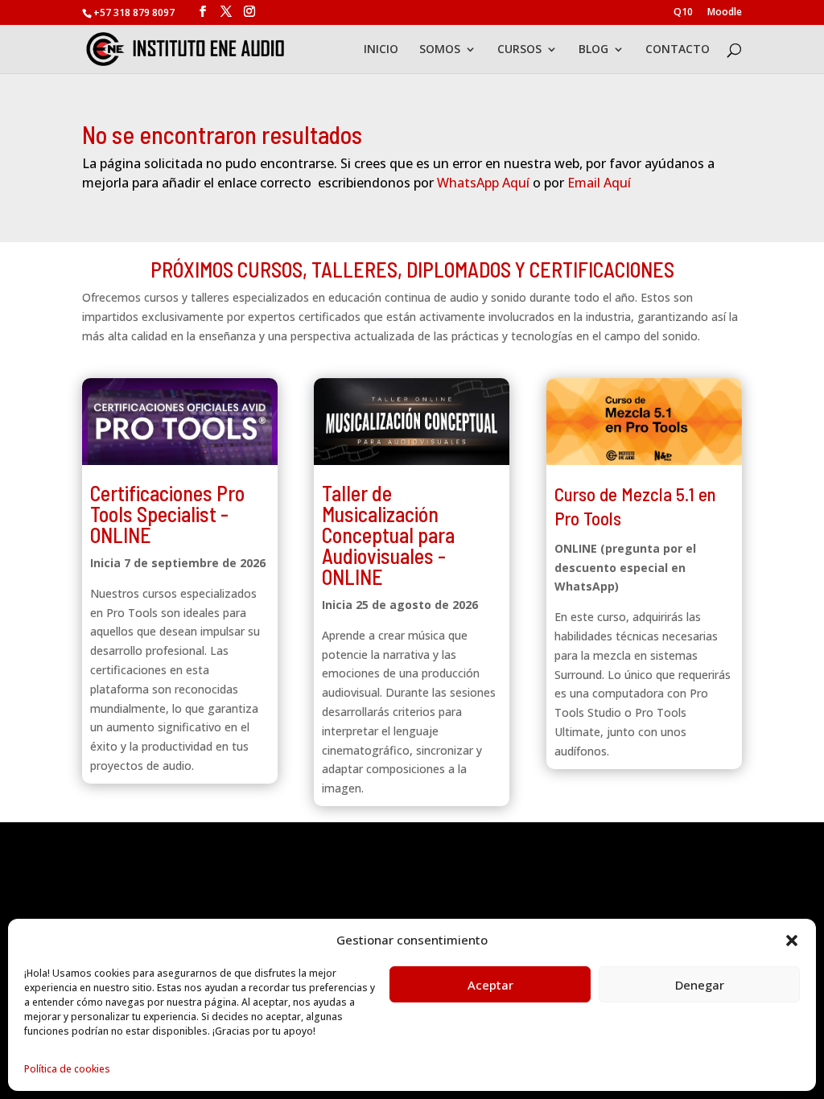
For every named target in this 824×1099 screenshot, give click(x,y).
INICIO (381, 49)
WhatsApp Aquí (483, 182)
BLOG (593, 49)
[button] (792, 940)
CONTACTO (677, 49)
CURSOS (519, 49)
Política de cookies (67, 1069)
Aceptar (490, 985)
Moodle (724, 13)
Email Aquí (599, 182)
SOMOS (439, 49)
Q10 (683, 13)
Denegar (699, 985)
